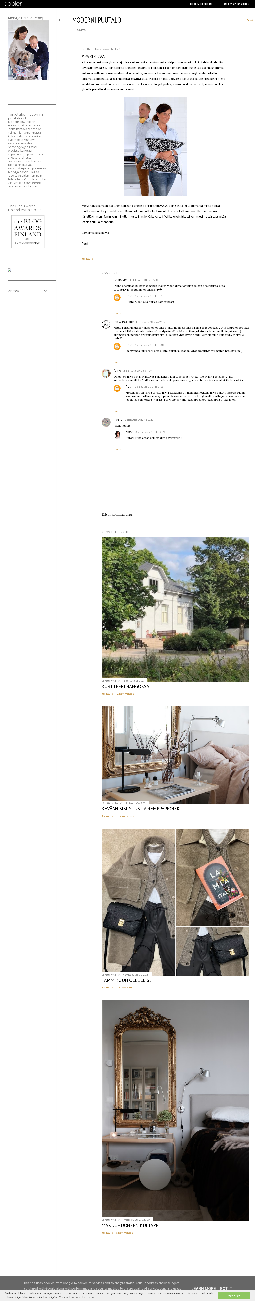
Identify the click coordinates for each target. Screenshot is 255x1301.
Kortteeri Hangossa (125, 686)
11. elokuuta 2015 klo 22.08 (144, 279)
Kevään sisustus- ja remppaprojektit (144, 808)
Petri (129, 296)
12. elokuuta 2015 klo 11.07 (137, 370)
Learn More (203, 1288)
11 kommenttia (124, 987)
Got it (226, 1288)
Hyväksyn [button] (234, 1295)
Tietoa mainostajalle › (235, 3)
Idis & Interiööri (124, 322)
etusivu (80, 30)
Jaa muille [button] (87, 258)
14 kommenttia (125, 815)
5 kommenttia (124, 1232)
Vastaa (118, 313)
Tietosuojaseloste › (202, 3)
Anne (117, 370)
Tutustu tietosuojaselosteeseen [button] (77, 1297)
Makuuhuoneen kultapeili (132, 1225)
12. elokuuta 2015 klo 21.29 (148, 295)
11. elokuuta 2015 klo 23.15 (150, 321)
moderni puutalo (96, 20)
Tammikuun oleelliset (128, 980)
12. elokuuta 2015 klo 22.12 (138, 419)
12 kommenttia (125, 693)
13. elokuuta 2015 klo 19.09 (150, 431)
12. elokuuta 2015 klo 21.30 (149, 344)
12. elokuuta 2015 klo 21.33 (148, 386)
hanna (118, 419)
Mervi (129, 432)
